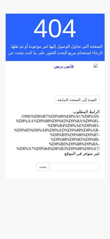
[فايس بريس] (55, 78)
